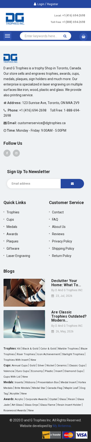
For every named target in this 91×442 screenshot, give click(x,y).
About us (59, 227)
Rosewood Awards (15, 410)
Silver (41, 365)
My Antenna (62, 426)
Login (40, 4)
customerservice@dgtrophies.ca (42, 123)
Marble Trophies (68, 348)
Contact (58, 212)
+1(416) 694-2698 (73, 15)
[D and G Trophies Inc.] (11, 58)
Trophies (13, 212)
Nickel (50, 365)
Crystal (53, 399)
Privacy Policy (62, 241)
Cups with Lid (12, 376)
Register (52, 4)
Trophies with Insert (16, 359)
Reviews (58, 234)
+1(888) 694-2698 (73, 22)
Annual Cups (20, 365)
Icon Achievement (48, 354)
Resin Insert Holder (69, 404)
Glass (62, 399)
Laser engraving (18, 256)
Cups (10, 219)
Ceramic (61, 365)
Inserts (19, 382)
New (33, 359)
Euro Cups (22, 371)
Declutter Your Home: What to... (66, 283)
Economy (37, 371)
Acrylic (19, 399)
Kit (18, 348)
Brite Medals (22, 388)
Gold (32, 365)
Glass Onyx (31, 404)
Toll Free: (56, 22)
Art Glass (17, 404)
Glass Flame (47, 404)
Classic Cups (77, 365)
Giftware (13, 248)
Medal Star (38, 388)
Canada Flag (54, 388)
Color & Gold (48, 348)
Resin (71, 399)
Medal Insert (68, 382)
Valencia (9, 371)
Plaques (12, 241)
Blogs (9, 271)
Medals (12, 227)
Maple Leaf (71, 388)
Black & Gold (30, 348)
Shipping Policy (63, 248)
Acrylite (14, 393)
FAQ (55, 219)
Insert (58, 371)
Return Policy (61, 256)
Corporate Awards (36, 399)
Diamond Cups (73, 371)
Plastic (49, 371)
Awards (12, 234)
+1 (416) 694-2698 (33, 110)
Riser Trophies (26, 354)
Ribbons (30, 382)
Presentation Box (48, 382)
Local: (58, 15)
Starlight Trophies (73, 354)
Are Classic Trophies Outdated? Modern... (69, 316)
